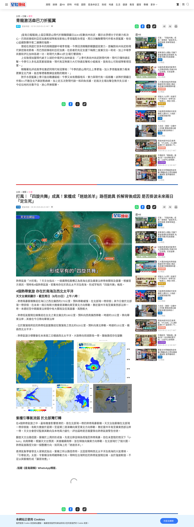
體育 (31, 16)
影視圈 (160, 74)
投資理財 (161, 89)
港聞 (24, 192)
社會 (160, 45)
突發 (160, 59)
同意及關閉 (169, 521)
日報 (24, 16)
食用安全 (161, 104)
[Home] (18, 4)
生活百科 (161, 162)
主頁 (18, 16)
